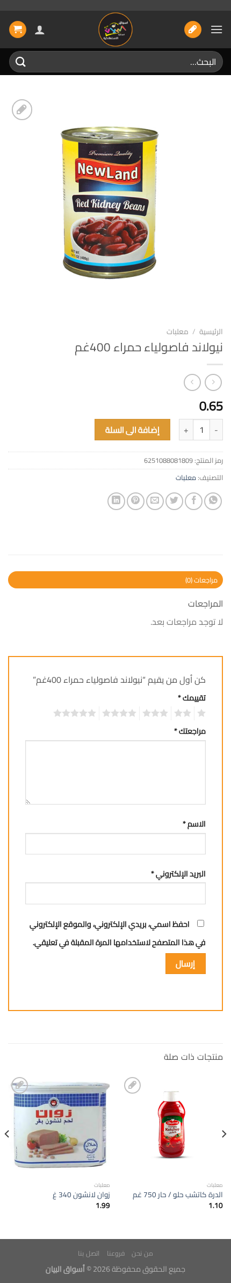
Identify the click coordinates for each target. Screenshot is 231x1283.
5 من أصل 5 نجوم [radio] (76, 713)
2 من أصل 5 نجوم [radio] (184, 713)
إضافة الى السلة (132, 430)
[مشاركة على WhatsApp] (213, 501)
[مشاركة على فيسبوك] (194, 501)
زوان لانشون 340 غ (81, 1195)
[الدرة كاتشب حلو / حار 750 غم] (172, 1125)
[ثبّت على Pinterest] (136, 501)
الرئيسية (211, 331)
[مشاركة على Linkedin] (116, 501)
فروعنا (116, 1253)
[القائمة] (216, 29)
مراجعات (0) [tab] (201, 579)
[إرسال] (21, 61)
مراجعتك (190, 731)
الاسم (194, 823)
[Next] (7, 1155)
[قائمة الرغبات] (192, 30)
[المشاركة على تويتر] (174, 501)
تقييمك (192, 697)
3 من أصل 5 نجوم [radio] (156, 713)
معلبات (178, 331)
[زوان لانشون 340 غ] (59, 1125)
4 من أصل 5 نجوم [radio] (121, 713)
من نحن (142, 1253)
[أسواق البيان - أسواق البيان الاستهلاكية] (115, 29)
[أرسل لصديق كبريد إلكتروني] (155, 501)
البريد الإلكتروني (178, 873)
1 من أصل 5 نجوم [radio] (202, 713)
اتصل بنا (88, 1253)
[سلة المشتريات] (17, 30)
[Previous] (223, 1155)
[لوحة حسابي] (39, 29)
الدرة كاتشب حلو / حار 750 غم (178, 1195)
